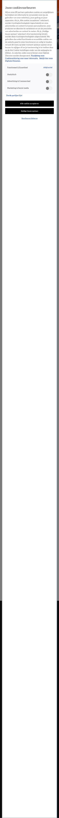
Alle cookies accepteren (29, 103)
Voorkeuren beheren (29, 118)
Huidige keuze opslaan (29, 111)
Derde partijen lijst (14, 95)
